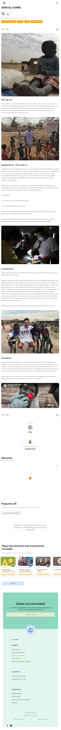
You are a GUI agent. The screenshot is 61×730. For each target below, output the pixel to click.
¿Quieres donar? (16, 696)
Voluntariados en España (18, 676)
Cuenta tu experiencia (18, 655)
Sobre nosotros (16, 649)
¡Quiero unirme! (30, 614)
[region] (30, 480)
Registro (19, 658)
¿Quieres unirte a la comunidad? (21, 699)
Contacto (14, 702)
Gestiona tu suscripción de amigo (21, 661)
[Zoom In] (56, 465)
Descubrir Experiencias (18, 652)
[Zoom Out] (56, 468)
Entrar (13, 658)
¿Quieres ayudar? (16, 693)
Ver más (13, 583)
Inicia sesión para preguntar (11, 513)
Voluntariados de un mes (18, 679)
